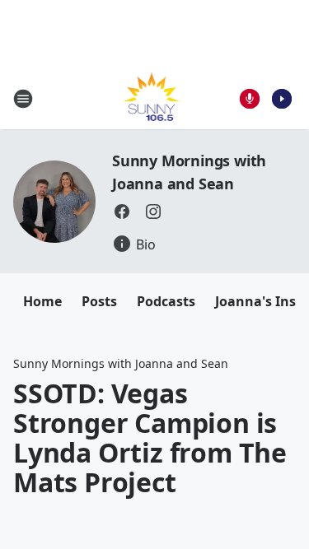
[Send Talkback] (250, 99)
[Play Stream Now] (282, 99)
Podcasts (166, 301)
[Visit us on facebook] (122, 211)
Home (42, 301)
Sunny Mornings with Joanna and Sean (120, 363)
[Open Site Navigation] (23, 99)
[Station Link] (149, 98)
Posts (99, 301)
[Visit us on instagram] (153, 211)
